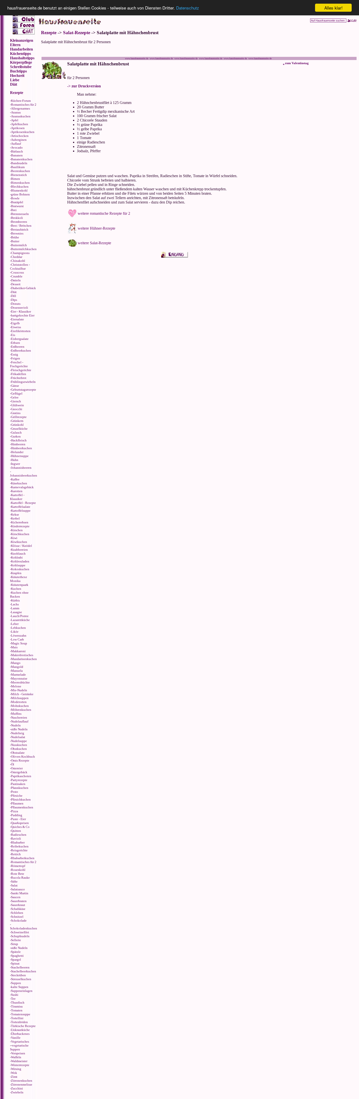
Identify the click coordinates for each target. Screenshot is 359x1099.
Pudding (16, 815)
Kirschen (17, 530)
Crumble (16, 276)
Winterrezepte (20, 1065)
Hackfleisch (19, 440)
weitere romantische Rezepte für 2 (104, 213)
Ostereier (17, 768)
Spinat (15, 963)
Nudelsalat (18, 737)
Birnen (15, 179)
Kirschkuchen (20, 534)
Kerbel (15, 518)
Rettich (16, 854)
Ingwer (15, 464)
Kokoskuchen (20, 569)
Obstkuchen (19, 749)
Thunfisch (17, 1002)
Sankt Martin (19, 893)
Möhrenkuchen (21, 710)
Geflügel (16, 393)
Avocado (17, 147)
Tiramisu (17, 1006)
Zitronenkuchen (21, 1080)
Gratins (16, 413)
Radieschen (18, 834)
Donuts (16, 303)
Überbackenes (20, 1034)
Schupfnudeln (20, 936)
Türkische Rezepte (23, 1026)
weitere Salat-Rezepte (94, 243)
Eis (13, 335)
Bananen (17, 155)
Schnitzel (17, 916)
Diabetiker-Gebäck (23, 288)
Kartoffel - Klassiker (17, 497)
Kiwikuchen (19, 542)
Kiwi (14, 538)
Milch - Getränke (22, 694)
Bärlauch (17, 151)
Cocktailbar (18, 268)
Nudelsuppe (19, 741)
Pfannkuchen (19, 788)
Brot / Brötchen (21, 225)
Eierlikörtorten (21, 331)
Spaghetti (17, 955)
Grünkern (17, 421)
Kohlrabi (17, 557)
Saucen (16, 897)
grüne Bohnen (20, 194)
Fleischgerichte (21, 370)
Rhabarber (18, 842)
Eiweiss (16, 327)
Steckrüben (18, 975)
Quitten (16, 831)
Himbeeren (18, 444)
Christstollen (19, 264)
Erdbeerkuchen (21, 350)
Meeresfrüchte (20, 682)
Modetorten (19, 702)
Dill (13, 296)
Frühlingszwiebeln (23, 382)
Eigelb (15, 323)
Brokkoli (17, 218)
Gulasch (16, 432)
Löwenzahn (18, 635)
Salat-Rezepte (76, 32)
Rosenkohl (18, 870)
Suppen (16, 983)
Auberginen (19, 140)
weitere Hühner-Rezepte (96, 228)
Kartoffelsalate (20, 507)
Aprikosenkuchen (22, 132)
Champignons (20, 253)
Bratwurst (17, 206)
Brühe (15, 237)
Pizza (14, 811)
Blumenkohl (19, 190)
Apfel (14, 120)
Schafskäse (18, 909)
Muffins (16, 713)
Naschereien (19, 717)
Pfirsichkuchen (21, 799)
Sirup (14, 944)
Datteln (16, 280)
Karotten (16, 491)
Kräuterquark (19, 585)
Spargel (16, 959)
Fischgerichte (19, 366)
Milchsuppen (20, 698)
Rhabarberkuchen (22, 858)
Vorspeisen (18, 1053)
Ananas (16, 112)
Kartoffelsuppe (21, 510)
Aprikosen (18, 128)
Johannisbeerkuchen (23, 475)
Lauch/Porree (20, 616)
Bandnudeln (19, 163)
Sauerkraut (18, 905)
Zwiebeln (17, 1092)
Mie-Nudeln (19, 690)
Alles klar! (333, 8)
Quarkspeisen (20, 823)
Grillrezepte (19, 417)
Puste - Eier (18, 819)
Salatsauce (18, 889)
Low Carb (17, 639)
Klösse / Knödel (21, 546)
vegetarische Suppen (19, 1047)
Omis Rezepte (20, 760)
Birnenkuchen (20, 182)
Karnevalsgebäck (22, 487)
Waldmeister (19, 1061)
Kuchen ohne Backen (19, 594)
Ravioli (16, 838)
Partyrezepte (19, 780)
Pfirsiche (16, 795)
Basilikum (18, 167)
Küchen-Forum (21, 100)
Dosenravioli (19, 307)
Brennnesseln (20, 214)
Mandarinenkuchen (24, 659)
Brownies (17, 233)
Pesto (14, 792)
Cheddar (16, 257)
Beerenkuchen (20, 171)
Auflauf (16, 143)
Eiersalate (17, 319)
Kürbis (15, 600)
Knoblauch (18, 553)
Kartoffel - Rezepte (23, 503)
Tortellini (17, 1018)
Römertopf (18, 866)
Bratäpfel (17, 202)
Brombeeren (19, 222)
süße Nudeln (19, 729)
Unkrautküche (20, 1030)
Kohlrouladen (20, 561)
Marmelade (18, 674)
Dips (14, 300)
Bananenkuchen (21, 159)
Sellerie (16, 940)
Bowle (15, 198)
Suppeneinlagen (21, 991)
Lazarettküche (20, 620)
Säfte (14, 881)
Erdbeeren (17, 346)
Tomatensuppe (20, 1014)
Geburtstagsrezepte (23, 389)
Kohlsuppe (18, 565)
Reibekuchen (20, 846)
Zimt (14, 1077)
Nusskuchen (19, 745)
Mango (16, 663)
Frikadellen (18, 374)
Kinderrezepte (20, 526)
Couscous (17, 272)
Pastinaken (18, 784)
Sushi (14, 995)
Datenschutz (187, 8)
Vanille (16, 1037)
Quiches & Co (20, 827)
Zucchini (17, 1088)
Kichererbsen (19, 522)
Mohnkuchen (20, 706)
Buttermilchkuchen (24, 249)
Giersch (16, 401)
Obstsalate (18, 752)
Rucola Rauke (20, 877)
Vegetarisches (20, 1041)
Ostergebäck (19, 772)
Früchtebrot (18, 378)
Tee (13, 998)
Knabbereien (19, 549)
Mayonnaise (19, 678)
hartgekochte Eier (22, 315)
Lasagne (16, 612)
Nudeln (16, 725)
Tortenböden (19, 1022)
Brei (14, 210)
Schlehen (17, 913)
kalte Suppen (19, 987)
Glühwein (17, 405)
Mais (14, 647)
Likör (14, 631)
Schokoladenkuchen (23, 928)
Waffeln (16, 1057)
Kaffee (15, 479)
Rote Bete (17, 873)
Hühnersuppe (20, 456)
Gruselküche (19, 428)
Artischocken (20, 136)
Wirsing (16, 1069)
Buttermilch (19, 245)
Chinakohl (18, 261)
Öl (12, 764)
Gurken (16, 436)
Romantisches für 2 (23, 104)
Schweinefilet (20, 932)
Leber (15, 624)
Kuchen (16, 588)
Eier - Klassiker (21, 311)
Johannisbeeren (21, 467)
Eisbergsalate (20, 339)
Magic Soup (19, 643)
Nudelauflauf (19, 721)
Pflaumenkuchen (22, 807)
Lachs (15, 604)
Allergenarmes (20, 108)
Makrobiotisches (22, 655)
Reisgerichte (19, 850)
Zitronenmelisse (21, 1084)
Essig (14, 354)
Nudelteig (17, 733)
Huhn (14, 460)
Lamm (15, 608)
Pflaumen (17, 803)
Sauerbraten (19, 901)
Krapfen (16, 573)
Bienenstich (19, 175)
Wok (14, 1073)
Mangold (17, 667)
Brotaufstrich (19, 229)
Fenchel (16, 362)
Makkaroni (18, 651)
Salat (14, 885)
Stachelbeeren (20, 967)
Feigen (15, 358)
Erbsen (15, 343)
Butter (15, 241)
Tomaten (16, 1010)
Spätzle (16, 952)
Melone (16, 686)
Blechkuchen (20, 186)
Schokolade (19, 920)
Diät (14, 292)
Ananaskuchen (21, 116)
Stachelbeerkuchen (23, 971)
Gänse (15, 385)
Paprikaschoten (21, 776)
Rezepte (48, 32)
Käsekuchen (19, 483)
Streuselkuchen (21, 979)
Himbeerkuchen (21, 448)
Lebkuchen (18, 628)
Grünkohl (17, 425)
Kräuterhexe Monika (18, 579)
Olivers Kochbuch (23, 756)
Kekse (15, 514)
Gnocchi (16, 409)
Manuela (17, 670)
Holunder (17, 452)
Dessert (16, 284)
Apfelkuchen (19, 124)
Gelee (15, 397)
